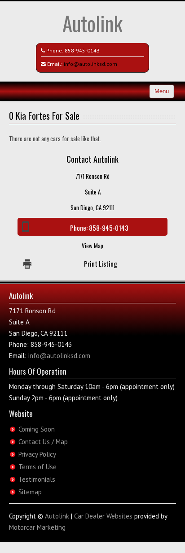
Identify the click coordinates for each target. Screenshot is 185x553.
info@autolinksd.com (90, 63)
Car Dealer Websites (103, 516)
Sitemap (30, 492)
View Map (92, 245)
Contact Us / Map (43, 441)
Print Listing (100, 263)
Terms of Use (37, 466)
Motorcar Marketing (37, 527)
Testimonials (36, 479)
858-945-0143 (82, 50)
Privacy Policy (37, 454)
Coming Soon (36, 429)
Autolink (92, 23)
